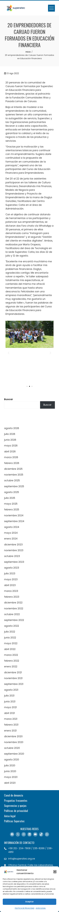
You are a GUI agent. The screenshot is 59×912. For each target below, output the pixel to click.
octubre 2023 (12, 556)
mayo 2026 (11, 445)
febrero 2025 (11, 509)
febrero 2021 (11, 724)
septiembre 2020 (14, 753)
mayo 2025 (10, 503)
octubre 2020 (12, 748)
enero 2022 (10, 666)
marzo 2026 (11, 457)
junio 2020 (10, 771)
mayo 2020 (11, 777)
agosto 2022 (11, 626)
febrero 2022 (11, 660)
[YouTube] (35, 834)
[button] (55, 871)
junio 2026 (10, 439)
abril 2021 (9, 713)
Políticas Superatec (14, 821)
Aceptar (29, 901)
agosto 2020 (11, 759)
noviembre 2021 (13, 678)
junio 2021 (9, 701)
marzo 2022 (11, 655)
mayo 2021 (10, 707)
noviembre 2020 (13, 742)
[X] (18, 834)
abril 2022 (10, 649)
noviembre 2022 (13, 608)
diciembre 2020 (13, 736)
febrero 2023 (11, 596)
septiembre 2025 (14, 486)
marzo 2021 (10, 719)
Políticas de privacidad (16, 810)
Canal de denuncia (13, 795)
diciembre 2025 (13, 469)
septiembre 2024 (14, 521)
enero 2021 (10, 730)
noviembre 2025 (13, 474)
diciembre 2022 (13, 602)
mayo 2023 (11, 579)
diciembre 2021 (13, 672)
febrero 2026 (11, 463)
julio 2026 (9, 434)
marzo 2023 (11, 591)
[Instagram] (23, 834)
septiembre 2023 (14, 562)
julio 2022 (9, 631)
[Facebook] (12, 834)
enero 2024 (11, 538)
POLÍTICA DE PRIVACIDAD (24, 908)
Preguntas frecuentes (15, 800)
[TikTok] (41, 834)
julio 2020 (9, 765)
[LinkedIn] (29, 834)
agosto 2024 (11, 527)
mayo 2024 (11, 532)
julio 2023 (9, 573)
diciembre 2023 (13, 544)
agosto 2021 (11, 689)
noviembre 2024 (13, 515)
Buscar (8, 399)
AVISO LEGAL (41, 908)
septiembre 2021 (13, 684)
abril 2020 (10, 783)
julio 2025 (9, 498)
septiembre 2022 (14, 620)
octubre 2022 (12, 614)
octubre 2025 (12, 480)
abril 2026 (10, 451)
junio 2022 (10, 637)
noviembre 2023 (13, 550)
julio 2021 (9, 695)
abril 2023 (10, 585)
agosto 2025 (11, 492)
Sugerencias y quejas (15, 805)
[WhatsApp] (47, 834)
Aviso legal (9, 816)
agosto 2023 (11, 567)
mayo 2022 (10, 643)
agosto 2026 (11, 428)
